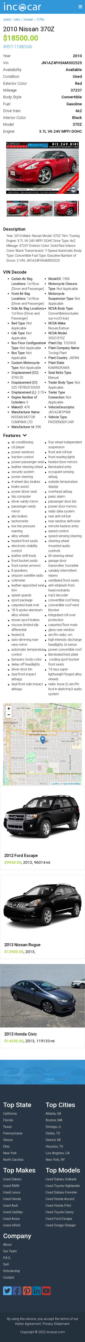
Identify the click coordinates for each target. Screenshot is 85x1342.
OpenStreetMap (72, 783)
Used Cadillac (13, 1212)
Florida (8, 1120)
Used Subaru (12, 1179)
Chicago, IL (53, 1127)
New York (10, 1153)
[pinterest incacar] (27, 1293)
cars (17, 19)
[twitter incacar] (7, 1293)
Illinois (8, 1140)
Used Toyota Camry (60, 1212)
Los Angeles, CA (58, 1153)
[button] (42, 740)
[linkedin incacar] (36, 1293)
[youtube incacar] (46, 1293)
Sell (6, 1264)
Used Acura (11, 1219)
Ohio (6, 1146)
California (10, 1114)
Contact (8, 1277)
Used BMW (11, 1186)
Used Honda (12, 1199)
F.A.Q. (7, 1258)
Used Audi (10, 1205)
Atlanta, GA (53, 1114)
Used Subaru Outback (61, 1179)
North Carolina (13, 1160)
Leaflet (55, 783)
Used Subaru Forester (61, 1192)
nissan (28, 19)
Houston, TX (54, 1146)
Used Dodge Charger (61, 1225)
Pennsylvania (12, 1133)
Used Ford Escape (59, 1219)
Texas (7, 1127)
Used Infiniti (11, 1225)
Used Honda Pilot (58, 1205)
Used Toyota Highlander (63, 1186)
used (7, 19)
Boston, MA (54, 1120)
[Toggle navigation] (80, 7)
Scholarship (11, 1271)
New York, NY (55, 1160)
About (7, 1245)
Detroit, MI (53, 1140)
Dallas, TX (53, 1133)
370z (40, 19)
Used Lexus (11, 1192)
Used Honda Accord (60, 1199)
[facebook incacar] (17, 1293)
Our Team (10, 1251)
